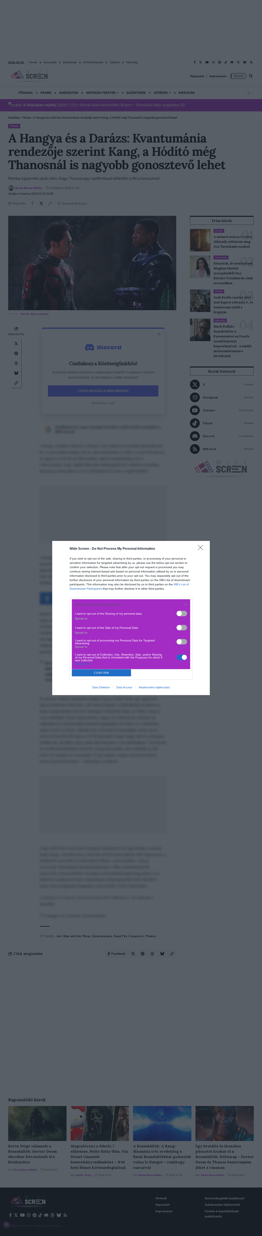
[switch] (181, 613)
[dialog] (131, 618)
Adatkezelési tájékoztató (154, 687)
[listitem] (131, 604)
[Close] (202, 549)
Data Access (124, 687)
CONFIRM (101, 672)
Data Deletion (101, 687)
